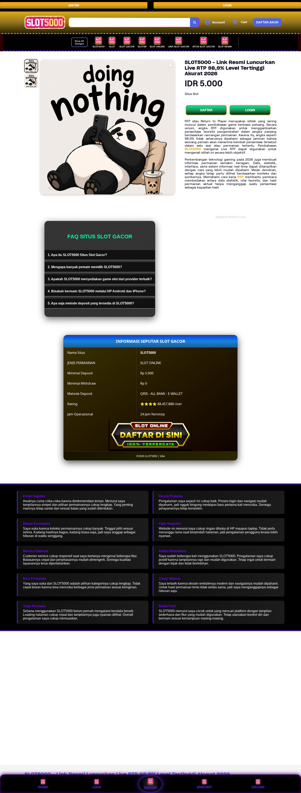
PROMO (43, 787)
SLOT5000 (193, 149)
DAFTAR (74, 5)
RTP (240, 177)
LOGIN (227, 5)
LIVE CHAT (258, 787)
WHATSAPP (204, 787)
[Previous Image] (43, 127)
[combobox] (129, 22)
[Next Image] (171, 127)
